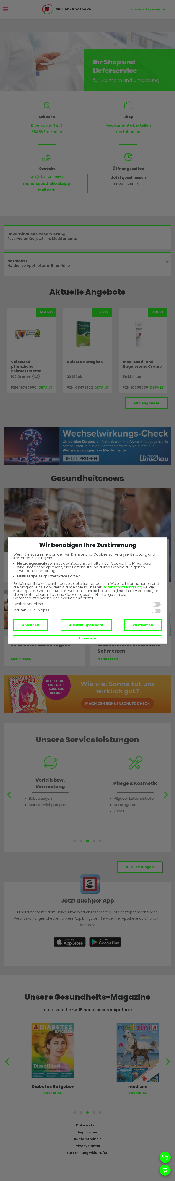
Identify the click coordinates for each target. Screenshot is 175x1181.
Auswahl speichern (86, 625)
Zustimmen (143, 625)
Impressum (87, 638)
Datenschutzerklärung (122, 587)
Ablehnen (30, 625)
